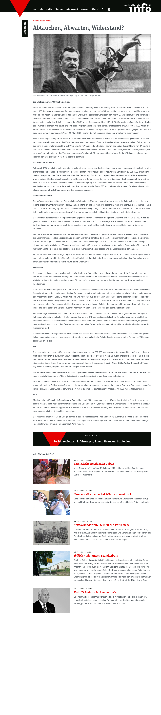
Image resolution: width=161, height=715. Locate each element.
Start (35, 9)
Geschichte (25, 28)
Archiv (49, 9)
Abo (41, 9)
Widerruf (94, 9)
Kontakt (84, 9)
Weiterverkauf (72, 9)
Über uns (59, 9)
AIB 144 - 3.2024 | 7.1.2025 (42, 21)
